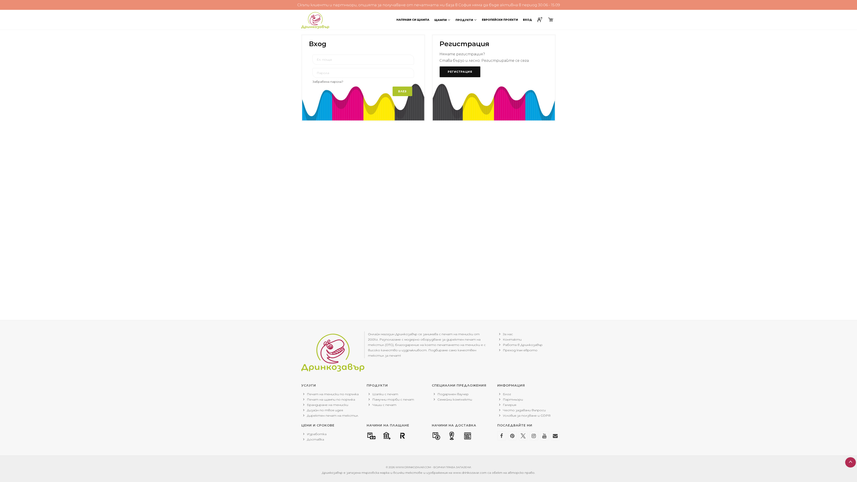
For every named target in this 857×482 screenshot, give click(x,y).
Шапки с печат (385, 394)
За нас (508, 334)
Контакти (512, 339)
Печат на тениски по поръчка (333, 394)
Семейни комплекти (454, 399)
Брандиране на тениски (327, 405)
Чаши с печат (384, 405)
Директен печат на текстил (332, 416)
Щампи (440, 20)
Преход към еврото (520, 350)
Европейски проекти (500, 19)
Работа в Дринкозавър (523, 345)
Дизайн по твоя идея (325, 410)
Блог (507, 394)
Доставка (315, 439)
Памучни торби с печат (393, 399)
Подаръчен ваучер (453, 394)
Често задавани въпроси (524, 410)
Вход (527, 19)
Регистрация (460, 71)
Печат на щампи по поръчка (331, 399)
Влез (402, 91)
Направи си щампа (412, 19)
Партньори (513, 399)
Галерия (509, 405)
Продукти (464, 20)
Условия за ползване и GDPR (527, 416)
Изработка (317, 434)
